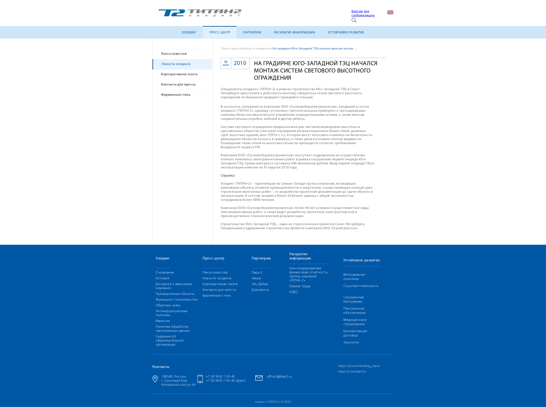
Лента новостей (174, 54)
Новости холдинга (176, 64)
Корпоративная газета (179, 74)
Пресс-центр (219, 32)
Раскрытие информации (294, 32)
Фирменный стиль (176, 95)
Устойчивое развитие (346, 32)
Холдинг (189, 32)
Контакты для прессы (178, 84)
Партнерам (252, 32)
